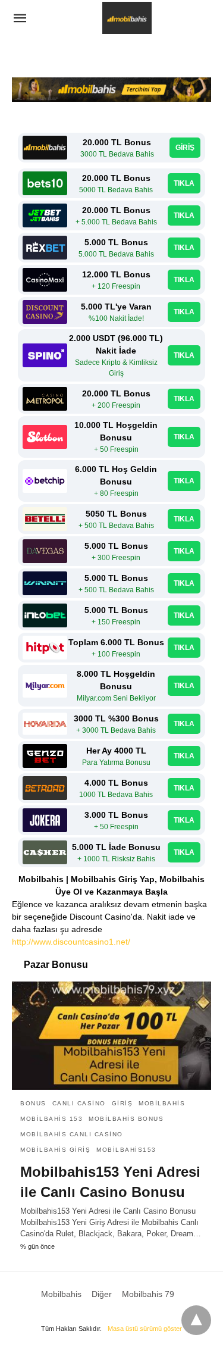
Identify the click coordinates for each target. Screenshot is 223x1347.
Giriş (122, 1103)
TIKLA (184, 183)
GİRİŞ (184, 147)
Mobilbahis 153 (51, 1118)
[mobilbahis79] (127, 18)
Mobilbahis (162, 1103)
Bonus (33, 1103)
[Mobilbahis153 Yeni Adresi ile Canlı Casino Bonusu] (111, 1036)
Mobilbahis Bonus (126, 1118)
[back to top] (196, 1320)
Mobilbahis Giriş (55, 1149)
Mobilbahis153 (126, 1149)
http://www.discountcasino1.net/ (71, 941)
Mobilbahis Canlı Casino (71, 1134)
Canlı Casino (79, 1103)
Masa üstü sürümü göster (145, 1328)
